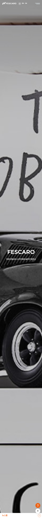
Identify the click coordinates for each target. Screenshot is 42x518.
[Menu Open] (37, 3)
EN (23, 3)
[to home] (9, 3)
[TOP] (37, 510)
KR (20, 3)
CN (26, 3)
